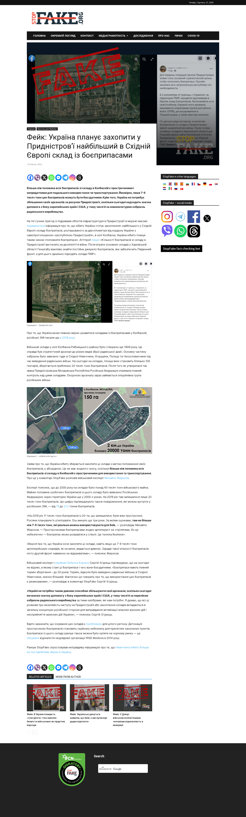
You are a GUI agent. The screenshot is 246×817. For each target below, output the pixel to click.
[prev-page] (29, 732)
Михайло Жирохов (116, 478)
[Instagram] (72, 177)
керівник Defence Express (72, 562)
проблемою (94, 624)
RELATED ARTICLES (40, 676)
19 (58, 506)
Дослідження (143, 35)
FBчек (179, 35)
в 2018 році (67, 337)
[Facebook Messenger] (58, 177)
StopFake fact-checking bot (181, 249)
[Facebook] (30, 177)
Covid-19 (193, 35)
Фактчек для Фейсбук (47, 129)
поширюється (36, 225)
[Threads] (79, 177)
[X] (44, 177)
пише (95, 240)
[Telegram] (65, 177)
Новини (31, 129)
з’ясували (33, 638)
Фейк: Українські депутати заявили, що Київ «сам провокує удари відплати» (88, 718)
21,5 (66, 506)
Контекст (87, 35)
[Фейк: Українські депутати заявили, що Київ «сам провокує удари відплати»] (89, 697)
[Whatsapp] (51, 177)
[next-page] (35, 732)
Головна (39, 35)
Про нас (164, 35)
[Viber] (37, 177)
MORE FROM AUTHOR (68, 676)
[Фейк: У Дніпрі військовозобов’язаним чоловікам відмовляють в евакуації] (132, 697)
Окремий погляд (63, 35)
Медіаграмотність (112, 35)
